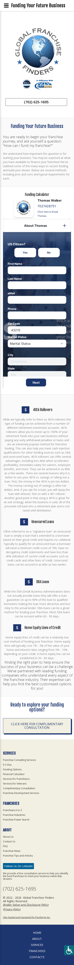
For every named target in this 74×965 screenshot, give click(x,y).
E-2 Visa (7, 764)
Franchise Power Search (16, 819)
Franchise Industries (14, 815)
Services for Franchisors (16, 779)
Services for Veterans (14, 783)
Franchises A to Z (12, 810)
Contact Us (9, 841)
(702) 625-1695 (36, 102)
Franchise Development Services (21, 793)
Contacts (37, 957)
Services (37, 945)
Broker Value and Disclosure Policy (26, 905)
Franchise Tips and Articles (18, 855)
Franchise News (11, 851)
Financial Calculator (14, 774)
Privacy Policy (12, 909)
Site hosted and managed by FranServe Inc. (26, 917)
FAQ (5, 846)
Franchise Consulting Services (19, 760)
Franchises (37, 951)
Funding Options (12, 769)
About (37, 939)
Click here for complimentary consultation (37, 726)
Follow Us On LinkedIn (18, 866)
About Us (8, 836)
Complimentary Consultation (19, 788)
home (37, 932)
